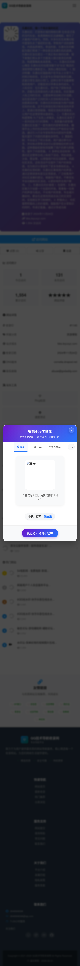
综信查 (21, 447)
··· (71, 447)
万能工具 (36, 447)
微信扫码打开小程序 (40, 533)
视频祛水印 (54, 447)
